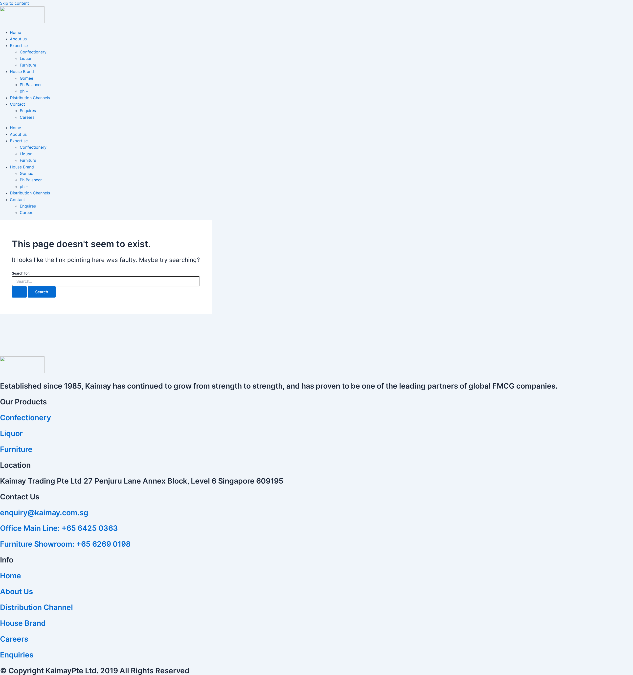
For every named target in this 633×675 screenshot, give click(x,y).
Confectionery (33, 51)
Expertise (19, 45)
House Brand (22, 71)
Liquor (26, 58)
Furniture (28, 65)
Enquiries (16, 654)
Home (15, 32)
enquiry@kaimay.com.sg (44, 512)
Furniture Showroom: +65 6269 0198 (65, 543)
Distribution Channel (36, 607)
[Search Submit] (19, 292)
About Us (16, 591)
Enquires (28, 110)
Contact (17, 104)
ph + (24, 91)
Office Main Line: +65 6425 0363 (59, 528)
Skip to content (14, 3)
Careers (27, 117)
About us (18, 38)
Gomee (26, 78)
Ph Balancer (31, 84)
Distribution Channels (30, 97)
